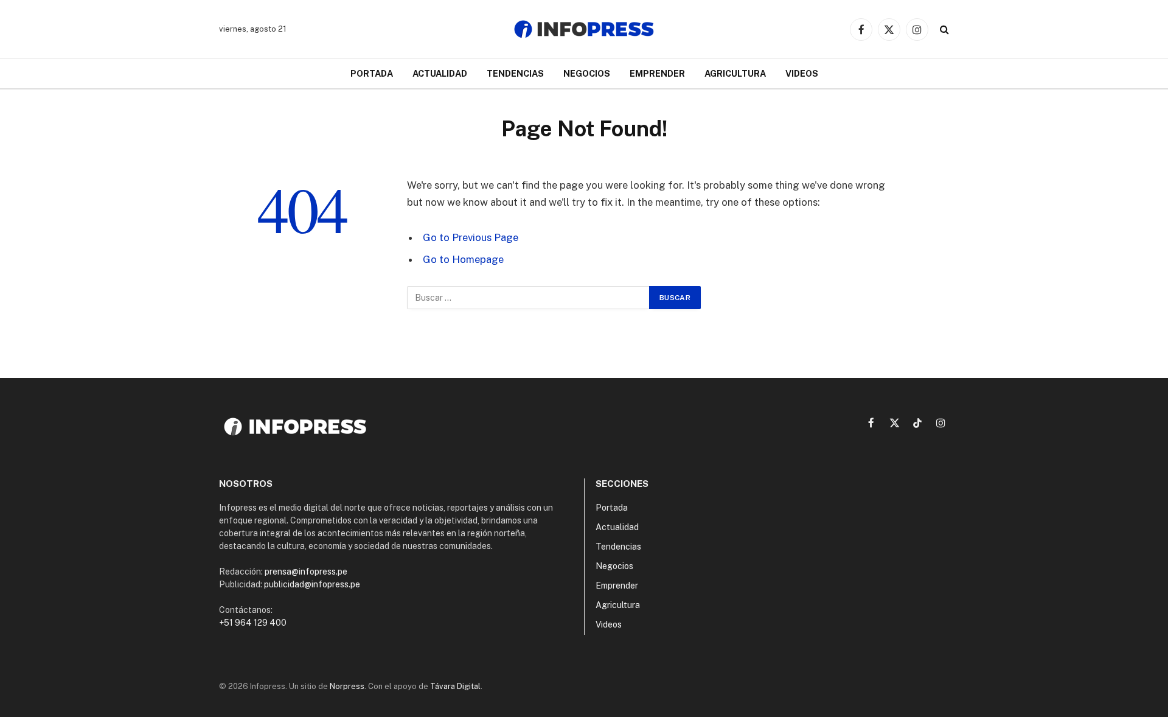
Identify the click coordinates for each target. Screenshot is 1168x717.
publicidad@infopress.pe (312, 584)
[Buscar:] (528, 297)
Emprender (657, 73)
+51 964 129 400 (253, 623)
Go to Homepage (463, 259)
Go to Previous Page (470, 237)
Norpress (347, 686)
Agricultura (735, 73)
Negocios (586, 73)
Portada (371, 73)
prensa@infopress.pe (306, 571)
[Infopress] (584, 29)
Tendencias (515, 73)
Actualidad (439, 73)
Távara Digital (455, 686)
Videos (801, 73)
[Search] (943, 29)
